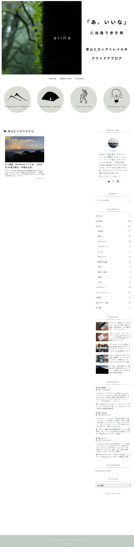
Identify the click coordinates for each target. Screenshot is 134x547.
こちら (119, 176)
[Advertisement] (113, 509)
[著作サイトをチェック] (109, 181)
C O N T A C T (78, 540)
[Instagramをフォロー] (118, 181)
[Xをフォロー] (113, 181)
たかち (113, 151)
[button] (129, 200)
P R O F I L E (64, 540)
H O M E (53, 540)
